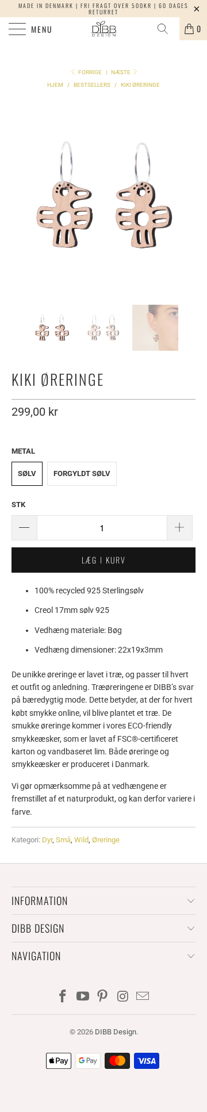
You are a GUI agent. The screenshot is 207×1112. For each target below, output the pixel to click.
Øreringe (106, 839)
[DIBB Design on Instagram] (123, 997)
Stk (18, 504)
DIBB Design (115, 1031)
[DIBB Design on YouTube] (82, 997)
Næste (121, 72)
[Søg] (166, 29)
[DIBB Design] (103, 28)
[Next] (184, 195)
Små (63, 839)
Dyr (47, 839)
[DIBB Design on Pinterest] (103, 997)
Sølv (27, 473)
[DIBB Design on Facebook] (63, 997)
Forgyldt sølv (81, 473)
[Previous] (22, 195)
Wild (81, 839)
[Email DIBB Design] (143, 997)
